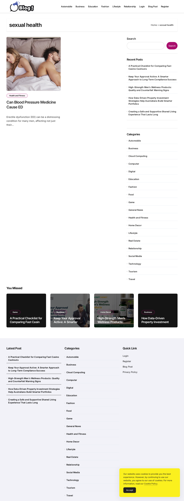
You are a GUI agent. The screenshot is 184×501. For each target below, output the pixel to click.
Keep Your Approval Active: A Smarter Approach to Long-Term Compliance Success (152, 78)
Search (131, 38)
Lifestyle (116, 6)
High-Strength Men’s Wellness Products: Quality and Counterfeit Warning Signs (150, 89)
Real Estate (134, 240)
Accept (129, 490)
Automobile (66, 6)
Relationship (130, 6)
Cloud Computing (138, 156)
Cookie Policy (150, 483)
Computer (134, 163)
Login (142, 6)
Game (132, 202)
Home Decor (135, 225)
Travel (132, 279)
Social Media (135, 256)
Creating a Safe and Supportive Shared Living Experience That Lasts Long (152, 113)
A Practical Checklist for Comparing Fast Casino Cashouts (150, 67)
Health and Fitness (17, 96)
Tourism (133, 271)
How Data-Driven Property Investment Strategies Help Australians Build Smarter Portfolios (150, 101)
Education (93, 6)
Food (131, 194)
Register (165, 6)
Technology (135, 263)
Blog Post (152, 6)
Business (80, 6)
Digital (132, 171)
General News (136, 210)
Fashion (105, 6)
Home (154, 25)
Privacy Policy (130, 372)
